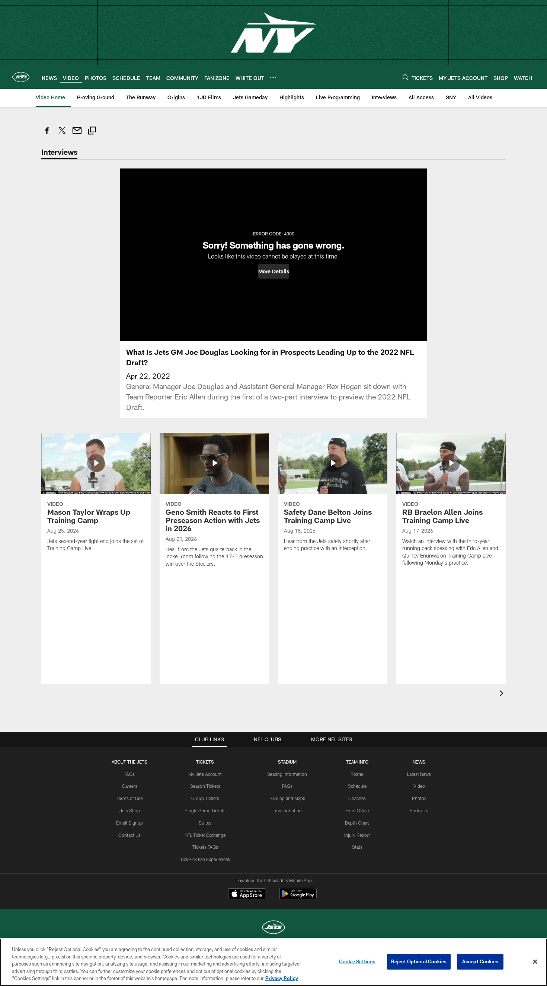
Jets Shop (129, 810)
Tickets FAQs (205, 846)
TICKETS (205, 761)
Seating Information (287, 774)
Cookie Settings (357, 961)
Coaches (357, 798)
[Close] (535, 962)
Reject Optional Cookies (419, 961)
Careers (129, 786)
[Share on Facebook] (47, 134)
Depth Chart (357, 822)
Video (419, 786)
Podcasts (419, 810)
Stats (357, 846)
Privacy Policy (281, 978)
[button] (273, 271)
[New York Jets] (273, 928)
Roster (357, 774)
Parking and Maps (287, 798)
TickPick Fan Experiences (205, 859)
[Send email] (77, 134)
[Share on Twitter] (62, 134)
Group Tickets (205, 798)
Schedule (357, 786)
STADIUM (287, 761)
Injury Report (357, 835)
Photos (419, 798)
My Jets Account (205, 774)
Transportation (287, 810)
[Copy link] (92, 131)
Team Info (357, 761)
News (419, 761)
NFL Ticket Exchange (205, 835)
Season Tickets (205, 786)
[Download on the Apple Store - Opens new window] (247, 894)
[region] (273, 962)
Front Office (357, 810)
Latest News (419, 774)
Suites (205, 822)
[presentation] (503, 694)
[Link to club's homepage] (21, 77)
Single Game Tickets (205, 810)
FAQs (129, 774)
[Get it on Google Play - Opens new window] (298, 897)
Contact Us (129, 835)
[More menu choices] (273, 77)
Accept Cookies (480, 961)
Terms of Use (129, 798)
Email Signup (129, 822)
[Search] (406, 77)
